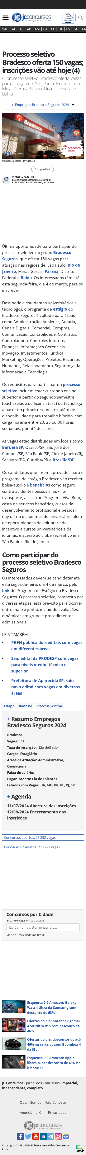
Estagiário (28, 753)
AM (37, 29)
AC (14, 29)
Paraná (51, 271)
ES (68, 29)
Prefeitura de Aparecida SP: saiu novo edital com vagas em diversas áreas (45, 687)
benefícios (39, 485)
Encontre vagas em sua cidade (25, 920)
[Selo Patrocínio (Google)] (68, 17)
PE (62, 785)
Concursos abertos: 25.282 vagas (30, 837)
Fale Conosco (55, 1102)
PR (56, 785)
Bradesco (25, 706)
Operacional (17, 766)
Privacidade (57, 1112)
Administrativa (50, 760)
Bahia (26, 277)
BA (45, 29)
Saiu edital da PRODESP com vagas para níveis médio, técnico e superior (44, 665)
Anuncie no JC (30, 1112)
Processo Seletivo (49, 706)
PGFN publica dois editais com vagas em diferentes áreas (46, 646)
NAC (5, 29)
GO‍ (75, 29)
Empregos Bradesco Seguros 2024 (40, 104)
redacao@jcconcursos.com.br (31, 179)
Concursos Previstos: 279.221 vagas (32, 847)
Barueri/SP (12, 447)
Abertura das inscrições (41, 806)
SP (73, 785)
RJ (67, 785)
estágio (60, 309)
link (6, 590)
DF (60, 29)
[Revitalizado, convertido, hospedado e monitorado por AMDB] (80, 1148)
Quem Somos (30, 1102)
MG (49, 785)
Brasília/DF (63, 460)
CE (53, 29)
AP (29, 29)
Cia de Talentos (44, 779)
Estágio (9, 706)
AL (21, 29)
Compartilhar (42, 169)
